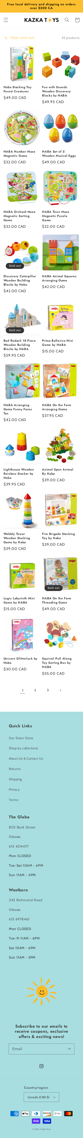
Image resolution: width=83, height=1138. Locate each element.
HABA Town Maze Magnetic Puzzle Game (55, 216)
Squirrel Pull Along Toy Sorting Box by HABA (56, 663)
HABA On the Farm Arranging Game (56, 407)
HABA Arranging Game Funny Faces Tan (18, 409)
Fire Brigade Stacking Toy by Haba (58, 536)
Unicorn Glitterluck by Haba (20, 661)
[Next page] (60, 690)
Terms (13, 800)
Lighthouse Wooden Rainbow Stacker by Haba (19, 473)
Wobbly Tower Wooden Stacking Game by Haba (17, 538)
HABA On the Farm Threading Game (56, 600)
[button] (6, 20)
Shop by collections (23, 748)
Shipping (15, 779)
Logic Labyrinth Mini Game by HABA (19, 600)
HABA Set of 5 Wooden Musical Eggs (59, 154)
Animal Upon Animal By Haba (57, 471)
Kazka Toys (46, 1129)
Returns (15, 769)
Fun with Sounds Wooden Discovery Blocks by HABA (56, 91)
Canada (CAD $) (39, 1097)
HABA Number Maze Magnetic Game (19, 154)
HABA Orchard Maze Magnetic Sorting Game (20, 216)
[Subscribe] (69, 1049)
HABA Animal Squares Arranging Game (59, 278)
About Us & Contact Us (26, 758)
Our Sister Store (21, 738)
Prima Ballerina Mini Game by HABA (57, 343)
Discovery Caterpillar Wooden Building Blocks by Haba (20, 280)
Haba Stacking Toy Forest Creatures (18, 89)
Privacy (14, 789)
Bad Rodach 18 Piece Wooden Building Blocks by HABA (20, 345)
